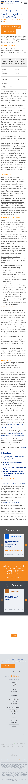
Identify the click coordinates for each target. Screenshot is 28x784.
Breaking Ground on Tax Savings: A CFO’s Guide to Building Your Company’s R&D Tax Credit (14, 457)
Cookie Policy (14, 722)
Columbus (14, 695)
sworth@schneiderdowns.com (15, 424)
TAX (15, 19)
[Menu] (25, 3)
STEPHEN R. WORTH (8, 21)
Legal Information (14, 724)
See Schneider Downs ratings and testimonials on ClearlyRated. (14, 759)
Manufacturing (9, 435)
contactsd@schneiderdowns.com (16, 672)
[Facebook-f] (11, 676)
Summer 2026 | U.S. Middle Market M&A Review (14, 600)
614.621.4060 (14, 701)
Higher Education (6, 437)
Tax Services (23, 447)
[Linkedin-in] (16, 676)
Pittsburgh (14, 682)
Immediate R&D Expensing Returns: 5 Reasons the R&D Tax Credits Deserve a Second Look (14, 473)
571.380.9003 (14, 713)
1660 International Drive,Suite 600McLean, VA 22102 (14, 710)
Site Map (14, 726)
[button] (7, 478)
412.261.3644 (14, 689)
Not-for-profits (15, 437)
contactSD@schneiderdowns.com (11, 502)
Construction (17, 433)
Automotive (10, 433)
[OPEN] (21, 2)
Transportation (5, 439)
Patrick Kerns (10, 554)
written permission (13, 521)
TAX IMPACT (20, 19)
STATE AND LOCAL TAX (7, 19)
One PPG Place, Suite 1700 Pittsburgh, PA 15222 (14, 686)
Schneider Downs (11, 609)
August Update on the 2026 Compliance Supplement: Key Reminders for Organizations (14, 545)
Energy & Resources (19, 435)
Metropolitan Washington (14, 707)
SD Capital (7, 601)
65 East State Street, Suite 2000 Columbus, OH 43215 (14, 698)
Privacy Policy (14, 720)
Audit (6, 550)
